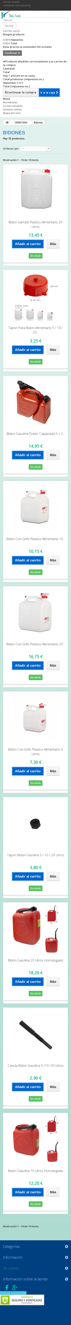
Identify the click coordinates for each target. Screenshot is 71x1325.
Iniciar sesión (11, 2)
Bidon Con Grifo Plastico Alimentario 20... (35, 644)
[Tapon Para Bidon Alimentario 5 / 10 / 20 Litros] (35, 296)
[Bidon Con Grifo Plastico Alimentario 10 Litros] (35, 507)
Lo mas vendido (13, 106)
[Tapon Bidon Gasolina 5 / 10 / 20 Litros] (35, 823)
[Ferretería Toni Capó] (12, 15)
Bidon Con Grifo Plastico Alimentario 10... (35, 539)
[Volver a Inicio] (7, 122)
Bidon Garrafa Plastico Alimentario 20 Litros (35, 224)
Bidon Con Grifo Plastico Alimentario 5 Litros (35, 751)
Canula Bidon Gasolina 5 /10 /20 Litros (36, 1065)
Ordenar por (11, 148)
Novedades (10, 102)
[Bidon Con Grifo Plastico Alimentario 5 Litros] (35, 718)
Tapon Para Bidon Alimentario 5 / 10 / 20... (35, 330)
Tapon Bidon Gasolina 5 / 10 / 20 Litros (35, 855)
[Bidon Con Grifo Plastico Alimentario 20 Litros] (35, 612)
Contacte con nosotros (17, 5)
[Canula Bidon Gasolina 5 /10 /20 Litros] (35, 1034)
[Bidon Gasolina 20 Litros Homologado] (35, 929)
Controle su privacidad (13, 1293)
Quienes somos (12, 109)
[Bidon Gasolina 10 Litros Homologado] (35, 1139)
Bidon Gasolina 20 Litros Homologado (35, 960)
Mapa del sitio (12, 113)
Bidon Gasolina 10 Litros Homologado (35, 1170)
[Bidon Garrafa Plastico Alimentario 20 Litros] (35, 190)
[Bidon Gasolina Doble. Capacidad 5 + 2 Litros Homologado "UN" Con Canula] (35, 402)
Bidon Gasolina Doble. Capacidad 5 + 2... (36, 433)
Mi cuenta (11, 1268)
